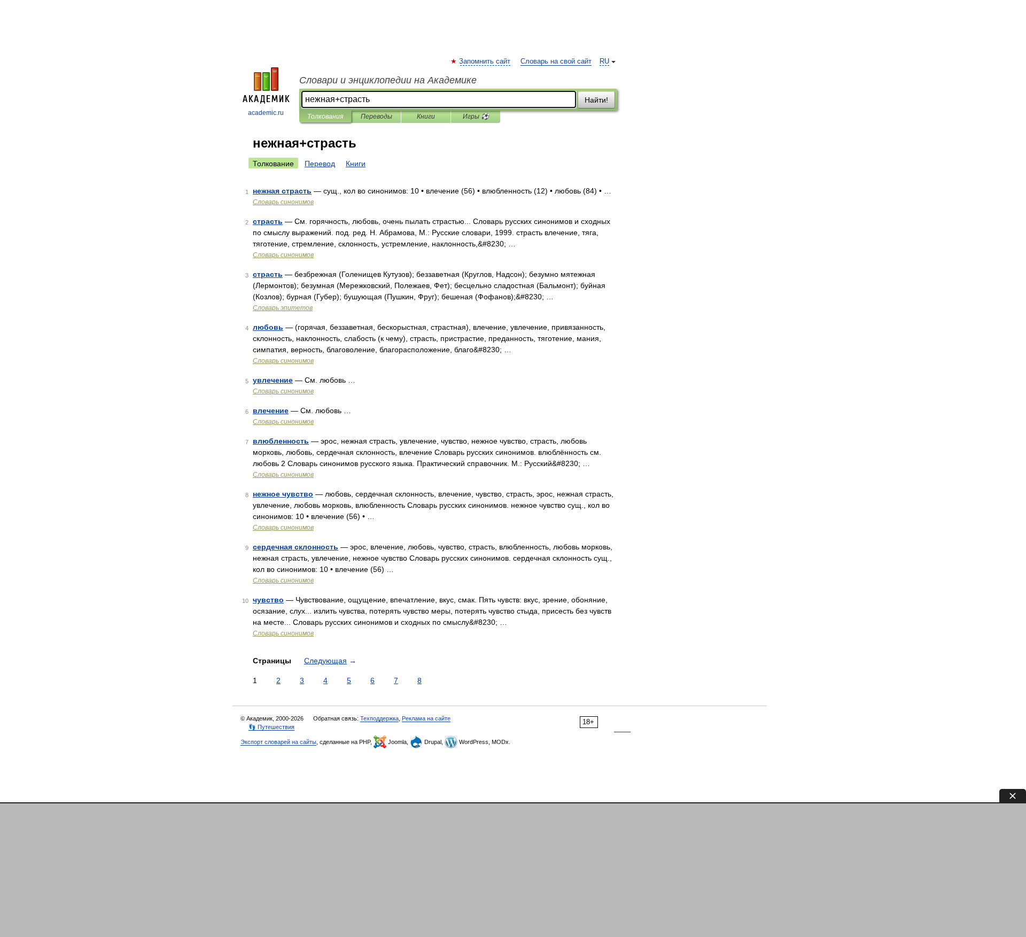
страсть (268, 221)
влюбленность (281, 441)
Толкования (325, 116)
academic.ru (266, 113)
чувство (268, 599)
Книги (426, 116)
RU (604, 61)
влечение (271, 410)
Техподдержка (379, 718)
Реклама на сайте (426, 718)
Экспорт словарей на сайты (278, 742)
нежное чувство (283, 494)
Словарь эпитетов (283, 308)
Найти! (596, 100)
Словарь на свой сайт (556, 61)
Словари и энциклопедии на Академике (388, 80)
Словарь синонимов (283, 202)
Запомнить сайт (485, 61)
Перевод (320, 163)
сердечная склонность (295, 547)
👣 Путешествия (271, 727)
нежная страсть (282, 191)
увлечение (273, 380)
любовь (268, 327)
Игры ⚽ (476, 116)
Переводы (376, 116)
